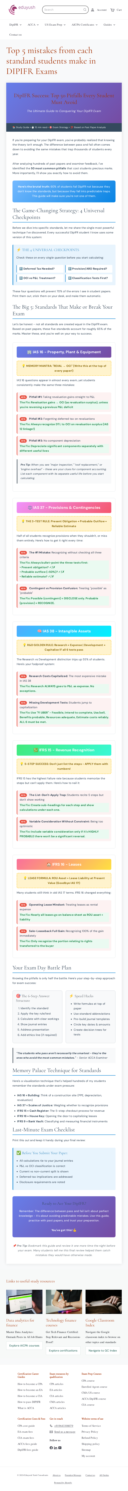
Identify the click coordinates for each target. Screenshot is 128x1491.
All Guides (104, 1475)
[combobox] (65, 10)
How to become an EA (30, 1390)
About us (57, 1475)
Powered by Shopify (63, 1482)
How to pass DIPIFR (29, 1402)
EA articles (56, 1390)
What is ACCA (26, 1408)
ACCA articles (58, 1408)
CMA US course (91, 1392)
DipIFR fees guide (28, 1450)
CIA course (88, 1404)
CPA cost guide (26, 1425)
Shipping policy (91, 1444)
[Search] (85, 10)
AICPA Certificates (83, 24)
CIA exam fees (26, 1438)
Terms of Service (91, 1425)
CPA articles (57, 1384)
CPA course (88, 1380)
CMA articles (57, 1402)
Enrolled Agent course (94, 1386)
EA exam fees (25, 1431)
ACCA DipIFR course (94, 1399)
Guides (108, 24)
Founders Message (73, 1475)
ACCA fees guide (27, 1444)
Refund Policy (90, 1438)
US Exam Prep (54, 24)
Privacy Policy (90, 1431)
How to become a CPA (30, 1384)
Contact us (15, 34)
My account (88, 1456)
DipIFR (14, 24)
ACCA (32, 24)
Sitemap (86, 1450)
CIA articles (56, 1396)
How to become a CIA (30, 1396)
